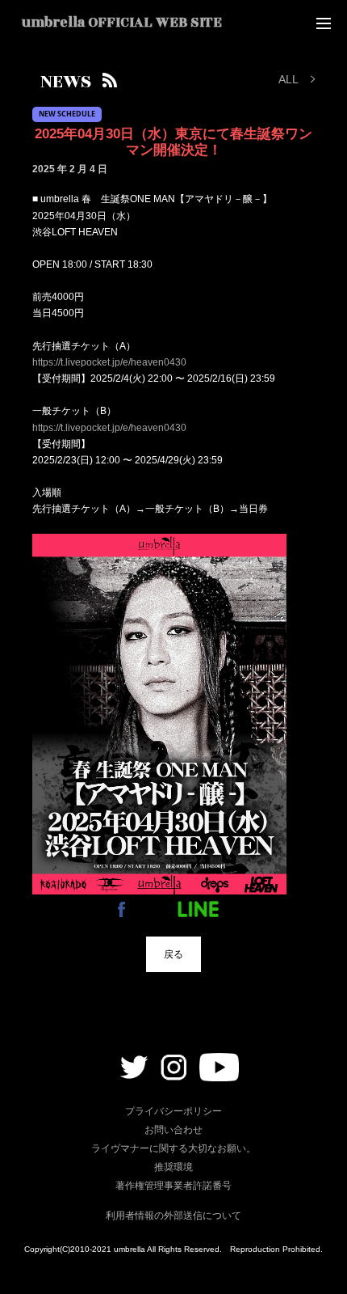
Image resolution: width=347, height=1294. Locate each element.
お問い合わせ (173, 1130)
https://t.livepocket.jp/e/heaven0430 (109, 362)
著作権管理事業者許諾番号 (173, 1185)
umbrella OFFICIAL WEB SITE (122, 22)
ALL (288, 79)
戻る (173, 954)
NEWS (65, 81)
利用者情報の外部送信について (173, 1215)
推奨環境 (173, 1167)
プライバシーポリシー (173, 1111)
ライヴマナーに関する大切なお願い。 (173, 1148)
